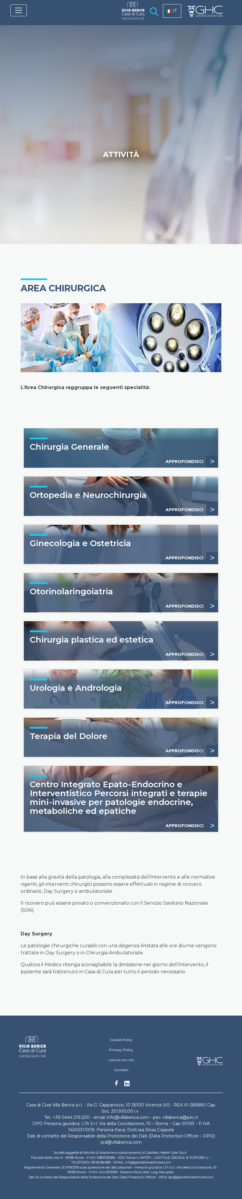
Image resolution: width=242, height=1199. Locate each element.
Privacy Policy (121, 1050)
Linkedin (126, 1085)
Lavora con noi (121, 1060)
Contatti (121, 1070)
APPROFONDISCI (190, 461)
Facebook (116, 1084)
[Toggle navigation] (18, 10)
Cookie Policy (121, 1039)
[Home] (130, 14)
